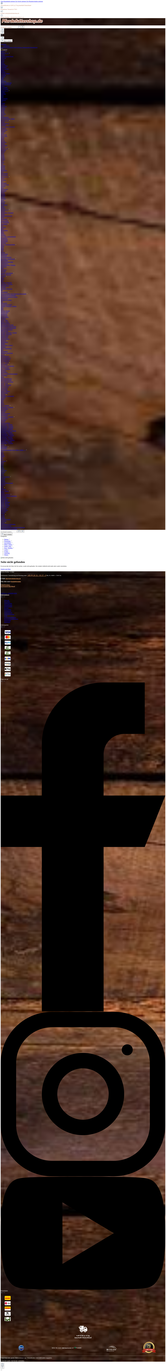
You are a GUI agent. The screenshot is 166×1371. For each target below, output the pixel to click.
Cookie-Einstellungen (10, 617)
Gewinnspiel (7, 611)
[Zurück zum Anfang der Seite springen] (2, 1367)
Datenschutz (7, 620)
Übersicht (3, 47)
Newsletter (7, 602)
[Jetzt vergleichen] (2, 1364)
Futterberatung (8, 606)
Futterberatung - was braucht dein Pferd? (8, 585)
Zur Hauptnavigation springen (34, 1)
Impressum (7, 622)
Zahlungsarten (26, 47)
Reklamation (7, 609)
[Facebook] (83, 1011)
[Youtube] (83, 1289)
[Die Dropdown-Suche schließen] (22, 26)
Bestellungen (33, 47)
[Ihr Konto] (2, 37)
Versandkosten (8, 605)
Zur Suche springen (20, 1)
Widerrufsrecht (8, 612)
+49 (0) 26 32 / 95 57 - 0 (36, 575)
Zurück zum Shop (6, 569)
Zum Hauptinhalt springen (8, 1)
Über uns (6, 600)
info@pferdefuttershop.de (13, 578)
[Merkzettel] (2, 35)
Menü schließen (8, 41)
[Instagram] (83, 1176)
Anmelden (3, 44)
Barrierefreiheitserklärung (11, 619)
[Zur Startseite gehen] (22, 24)
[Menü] (2, 29)
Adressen (19, 47)
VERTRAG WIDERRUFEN (9, 593)
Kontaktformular (16, 581)
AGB (5, 616)
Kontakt (6, 608)
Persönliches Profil (11, 47)
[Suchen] (18, 26)
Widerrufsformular (9, 614)
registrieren (6, 46)
